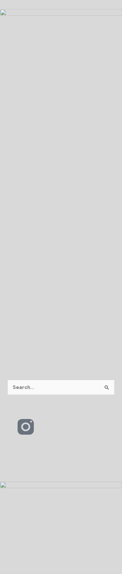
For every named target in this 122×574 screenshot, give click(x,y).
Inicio (21, 73)
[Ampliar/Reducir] (7, 557)
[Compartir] (38, 557)
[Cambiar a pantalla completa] (23, 557)
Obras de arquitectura (50, 109)
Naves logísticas (42, 91)
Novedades (29, 127)
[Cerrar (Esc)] (54, 557)
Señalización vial (42, 118)
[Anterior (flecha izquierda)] (7, 569)
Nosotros (26, 136)
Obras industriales (44, 100)
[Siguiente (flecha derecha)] (23, 569)
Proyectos (27, 82)
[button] (61, 153)
